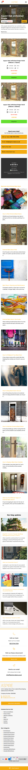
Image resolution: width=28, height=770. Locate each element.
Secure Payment (14, 5)
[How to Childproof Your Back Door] (14, 340)
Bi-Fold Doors (7, 730)
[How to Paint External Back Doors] (14, 198)
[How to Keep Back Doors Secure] (14, 375)
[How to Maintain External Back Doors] (14, 411)
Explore (24, 21)
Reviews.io (10, 173)
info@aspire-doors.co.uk (14, 675)
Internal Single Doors (9, 745)
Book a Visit (14, 659)
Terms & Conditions (8, 711)
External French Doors (9, 734)
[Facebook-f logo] (10, 757)
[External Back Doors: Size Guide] (14, 304)
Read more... (4, 31)
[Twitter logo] (14, 757)
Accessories (6, 747)
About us (6, 719)
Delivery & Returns (8, 715)
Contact (5, 721)
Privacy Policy (7, 713)
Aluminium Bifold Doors (9, 749)
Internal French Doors (9, 743)
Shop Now (14, 77)
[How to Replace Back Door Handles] (14, 447)
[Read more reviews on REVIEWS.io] (14, 170)
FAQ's (5, 717)
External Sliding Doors (9, 736)
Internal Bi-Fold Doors (9, 741)
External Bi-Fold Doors (9, 732)
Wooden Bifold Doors (9, 751)
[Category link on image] (14, 47)
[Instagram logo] (17, 757)
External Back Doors (9, 739)
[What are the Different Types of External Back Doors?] (14, 482)
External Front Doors (9, 738)
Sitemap (6, 722)
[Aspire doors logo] (14, 2)
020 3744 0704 (14, 643)
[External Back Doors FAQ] (14, 234)
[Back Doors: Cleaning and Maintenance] (14, 270)
